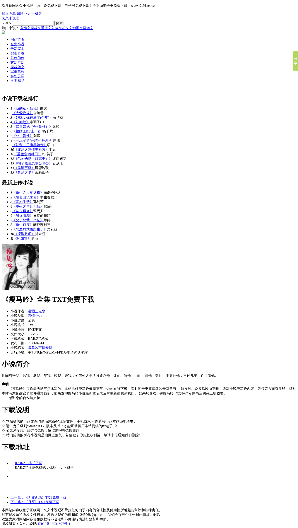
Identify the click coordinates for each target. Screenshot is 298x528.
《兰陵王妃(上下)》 (27, 131)
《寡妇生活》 (22, 202)
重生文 (46, 28)
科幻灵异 (17, 76)
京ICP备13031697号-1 (54, 524)
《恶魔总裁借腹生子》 (29, 229)
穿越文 (36, 28)
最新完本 (17, 49)
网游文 (88, 28)
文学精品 (17, 81)
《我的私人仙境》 (26, 108)
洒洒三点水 (36, 311)
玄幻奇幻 (17, 62)
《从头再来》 (22, 211)
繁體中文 (24, 13)
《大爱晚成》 (22, 113)
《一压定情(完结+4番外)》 (32, 140)
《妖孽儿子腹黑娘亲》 (29, 145)
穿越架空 (17, 67)
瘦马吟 (33, 348)
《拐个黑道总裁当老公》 (33, 163)
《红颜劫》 (21, 122)
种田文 (77, 28)
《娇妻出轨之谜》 (26, 197)
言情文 (25, 28)
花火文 (67, 28)
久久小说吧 (10, 18)
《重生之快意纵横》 (28, 193)
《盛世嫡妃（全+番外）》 (32, 127)
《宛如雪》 (22, 238)
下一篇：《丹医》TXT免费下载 (34, 502)
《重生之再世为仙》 (28, 206)
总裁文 (56, 28)
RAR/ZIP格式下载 (28, 463)
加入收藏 (9, 13)
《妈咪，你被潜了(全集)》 (32, 117)
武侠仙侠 (17, 58)
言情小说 (35, 316)
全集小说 (17, 44)
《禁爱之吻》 (24, 172)
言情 (41, 348)
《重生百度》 (22, 225)
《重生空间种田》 (27, 154)
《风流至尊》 (24, 168)
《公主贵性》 (22, 136)
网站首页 (17, 39)
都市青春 (17, 53)
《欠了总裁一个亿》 (28, 220)
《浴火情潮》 (22, 215)
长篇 (48, 348)
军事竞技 (17, 71)
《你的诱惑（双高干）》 (33, 159)
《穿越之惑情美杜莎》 (31, 149)
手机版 (36, 13)
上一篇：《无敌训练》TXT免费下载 (38, 497)
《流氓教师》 (24, 234)
